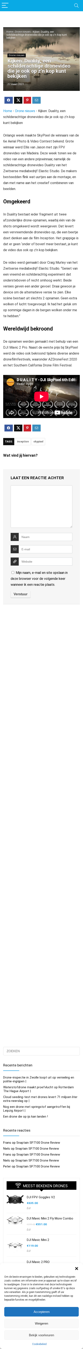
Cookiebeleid (39, 1344)
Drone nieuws (23, 31)
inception (23, 441)
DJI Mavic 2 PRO (38, 1262)
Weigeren (41, 1323)
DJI (28, 1208)
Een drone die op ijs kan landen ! (25, 1116)
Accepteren (42, 1312)
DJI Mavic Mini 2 (38, 1240)
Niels (6, 1148)
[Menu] (5, 5)
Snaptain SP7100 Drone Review (38, 1143)
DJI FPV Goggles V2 (41, 1197)
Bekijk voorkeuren (41, 1335)
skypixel (38, 441)
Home (9, 31)
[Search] (76, 5)
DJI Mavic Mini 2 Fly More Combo (50, 1218)
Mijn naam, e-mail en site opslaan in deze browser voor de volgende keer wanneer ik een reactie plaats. (39, 579)
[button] (76, 1268)
